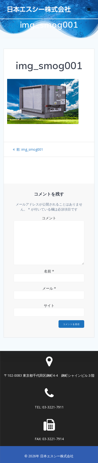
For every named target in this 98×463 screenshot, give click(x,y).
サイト (49, 305)
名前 (49, 271)
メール (49, 288)
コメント (49, 218)
